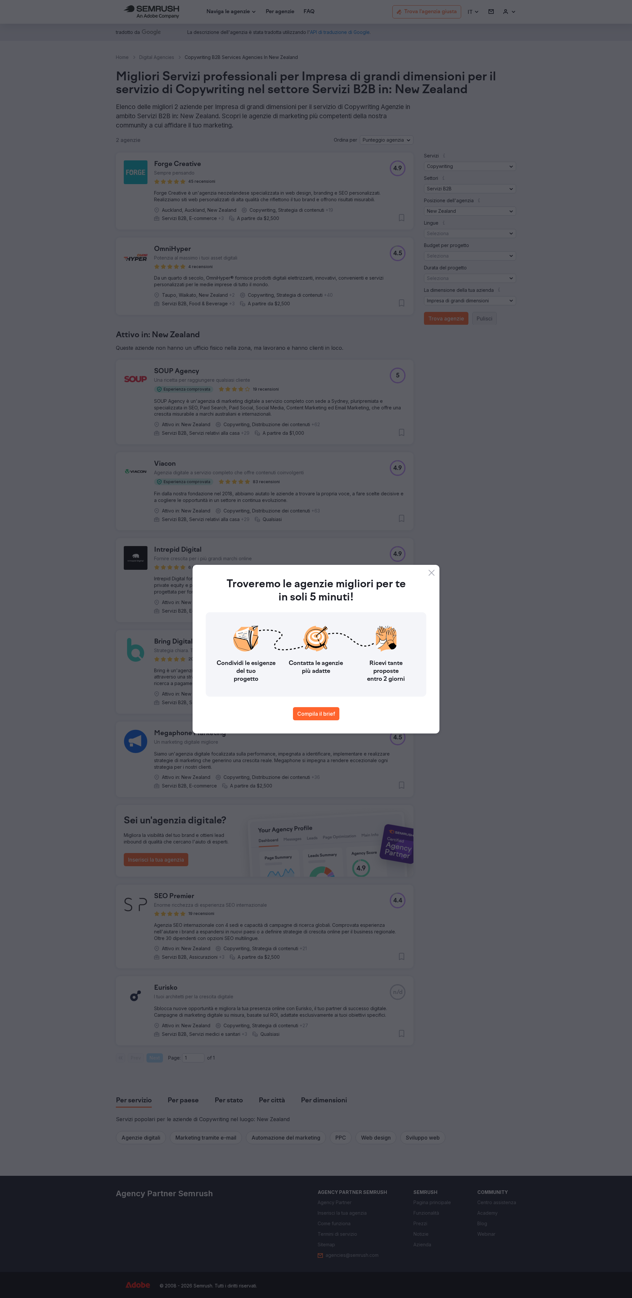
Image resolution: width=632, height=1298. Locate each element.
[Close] (431, 573)
